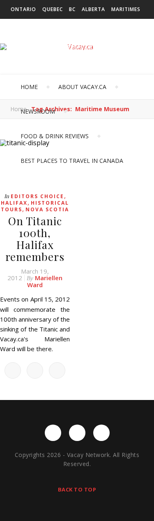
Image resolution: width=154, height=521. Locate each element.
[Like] (13, 370)
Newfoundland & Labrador (52, 46)
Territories (28, 65)
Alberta (93, 9)
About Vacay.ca (82, 87)
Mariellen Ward (44, 281)
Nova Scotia (47, 209)
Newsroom (38, 111)
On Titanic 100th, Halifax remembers (34, 239)
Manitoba (113, 46)
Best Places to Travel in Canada (72, 161)
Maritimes (125, 9)
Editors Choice (37, 196)
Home (29, 87)
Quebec (52, 9)
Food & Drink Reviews (55, 136)
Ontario (23, 9)
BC (72, 9)
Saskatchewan (32, 28)
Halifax (14, 202)
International (73, 65)
